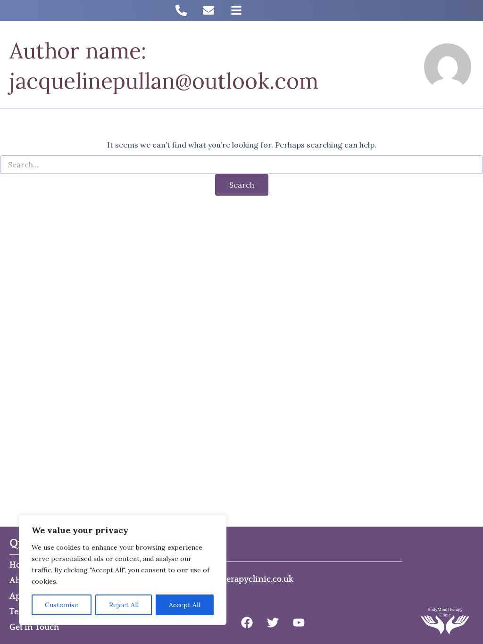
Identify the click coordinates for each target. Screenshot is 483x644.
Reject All (124, 605)
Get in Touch (34, 627)
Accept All (184, 605)
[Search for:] (241, 165)
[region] (122, 570)
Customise (61, 605)
